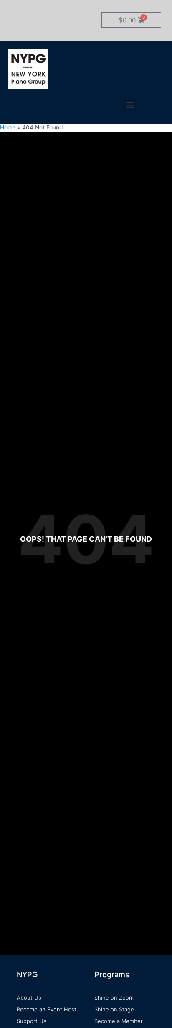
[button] (130, 104)
